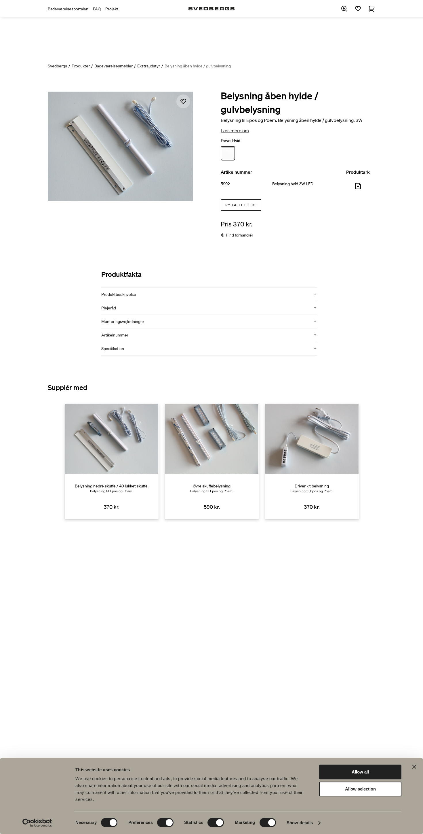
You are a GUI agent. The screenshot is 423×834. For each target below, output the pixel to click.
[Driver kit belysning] (312, 461)
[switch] (165, 822)
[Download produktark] (358, 188)
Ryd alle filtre (241, 205)
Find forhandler (239, 235)
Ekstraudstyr (148, 66)
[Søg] (344, 8)
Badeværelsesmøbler (113, 66)
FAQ (97, 9)
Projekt (111, 9)
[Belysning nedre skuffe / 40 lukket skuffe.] (112, 461)
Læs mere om (235, 130)
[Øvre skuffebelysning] (212, 461)
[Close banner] (414, 767)
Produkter (81, 66)
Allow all (360, 771)
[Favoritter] (358, 8)
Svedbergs (57, 66)
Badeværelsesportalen (68, 9)
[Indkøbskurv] (371, 8)
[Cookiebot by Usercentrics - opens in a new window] (37, 822)
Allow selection (360, 788)
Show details (300, 822)
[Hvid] (228, 153)
